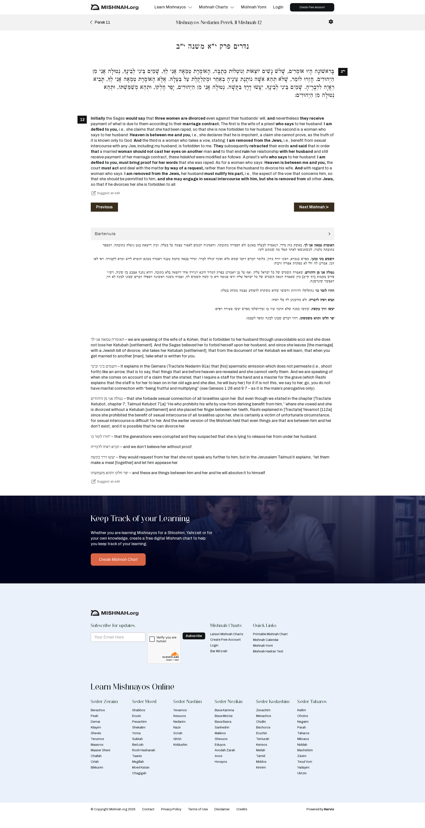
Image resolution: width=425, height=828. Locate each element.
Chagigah (139, 773)
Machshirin (305, 750)
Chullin (261, 721)
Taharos (303, 733)
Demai (95, 721)
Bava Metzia (223, 716)
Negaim (303, 721)
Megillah (138, 761)
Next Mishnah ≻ (314, 207)
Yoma (136, 733)
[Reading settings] (331, 21)
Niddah (302, 744)
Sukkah (137, 739)
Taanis (137, 756)
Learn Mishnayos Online (132, 687)
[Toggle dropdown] (190, 7)
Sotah (177, 733)
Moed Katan (140, 767)
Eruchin (261, 733)
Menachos (263, 716)
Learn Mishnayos (170, 7)
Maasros (97, 744)
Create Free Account (312, 7)
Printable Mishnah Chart (270, 634)
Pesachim (139, 721)
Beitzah (137, 744)
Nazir (177, 727)
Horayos (221, 761)
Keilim (301, 710)
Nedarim (179, 721)
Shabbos (138, 710)
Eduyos (220, 744)
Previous (104, 207)
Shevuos (221, 739)
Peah (94, 716)
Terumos (97, 739)
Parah (301, 727)
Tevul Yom (304, 761)
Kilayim (96, 727)
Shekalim (138, 727)
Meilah (260, 750)
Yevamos (180, 710)
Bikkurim (97, 767)
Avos (218, 756)
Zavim (301, 756)
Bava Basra (223, 721)
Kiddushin (180, 744)
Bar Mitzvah (218, 651)
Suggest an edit (108, 193)
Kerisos (261, 744)
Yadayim (303, 767)
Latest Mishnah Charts (226, 634)
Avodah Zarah (225, 750)
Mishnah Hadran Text (268, 651)
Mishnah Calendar (266, 640)
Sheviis (96, 733)
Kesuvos (179, 716)
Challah (96, 756)
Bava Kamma (224, 710)
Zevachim (263, 710)
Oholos (302, 716)
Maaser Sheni (100, 750)
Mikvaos (303, 739)
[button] (212, 234)
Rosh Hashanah (143, 750)
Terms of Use (198, 809)
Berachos (98, 710)
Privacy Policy (171, 809)
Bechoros (263, 727)
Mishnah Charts (213, 7)
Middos (261, 761)
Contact (148, 809)
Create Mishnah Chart (118, 559)
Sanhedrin (222, 727)
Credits (241, 809)
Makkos (220, 733)
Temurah (262, 739)
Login (278, 7)
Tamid (260, 756)
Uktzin (302, 773)
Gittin (177, 739)
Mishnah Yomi (253, 7)
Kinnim (261, 767)
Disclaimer (222, 809)
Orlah (95, 761)
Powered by (320, 809)
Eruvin (136, 716)
